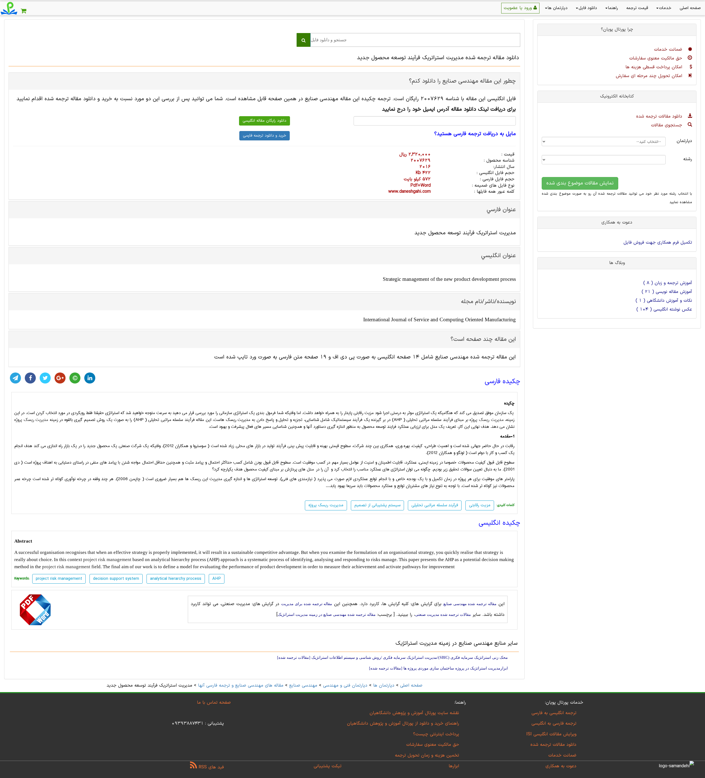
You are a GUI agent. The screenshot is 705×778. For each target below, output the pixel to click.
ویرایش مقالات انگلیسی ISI (551, 734)
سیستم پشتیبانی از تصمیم (377, 505)
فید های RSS (210, 767)
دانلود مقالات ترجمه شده (660, 116)
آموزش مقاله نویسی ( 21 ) (667, 292)
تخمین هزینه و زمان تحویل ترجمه (427, 755)
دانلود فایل (588, 8)
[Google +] (60, 377)
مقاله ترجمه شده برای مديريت (306, 604)
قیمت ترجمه (637, 8)
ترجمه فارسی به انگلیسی (554, 723)
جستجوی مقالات (667, 125)
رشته (687, 159)
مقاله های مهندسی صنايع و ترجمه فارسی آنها (239, 685)
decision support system (116, 579)
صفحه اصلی (690, 8)
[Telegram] (15, 377)
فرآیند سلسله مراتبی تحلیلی (434, 505)
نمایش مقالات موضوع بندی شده (580, 183)
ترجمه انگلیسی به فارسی (554, 713)
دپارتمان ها (558, 8)
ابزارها (454, 766)
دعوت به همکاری (561, 766)
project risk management (107, 559)
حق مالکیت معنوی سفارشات (656, 58)
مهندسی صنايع (303, 685)
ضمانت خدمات (669, 49)
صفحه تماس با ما (214, 702)
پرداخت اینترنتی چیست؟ (436, 734)
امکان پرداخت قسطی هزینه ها (654, 67)
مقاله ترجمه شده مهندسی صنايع (470, 604)
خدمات (665, 8)
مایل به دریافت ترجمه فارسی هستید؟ (475, 134)
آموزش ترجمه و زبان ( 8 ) (667, 283)
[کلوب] (74, 377)
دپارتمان (684, 141)
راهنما (613, 8)
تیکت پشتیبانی (327, 766)
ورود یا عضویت (518, 8)
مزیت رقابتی (479, 505)
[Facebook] (30, 377)
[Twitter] (45, 377)
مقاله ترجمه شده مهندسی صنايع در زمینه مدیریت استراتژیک (327, 615)
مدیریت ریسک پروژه (486, 420)
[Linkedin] (89, 377)
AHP (216, 579)
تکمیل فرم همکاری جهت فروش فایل (657, 242)
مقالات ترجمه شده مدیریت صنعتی (443, 615)
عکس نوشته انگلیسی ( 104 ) (664, 309)
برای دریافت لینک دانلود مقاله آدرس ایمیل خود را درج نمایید (449, 109)
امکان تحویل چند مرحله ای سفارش (650, 76)
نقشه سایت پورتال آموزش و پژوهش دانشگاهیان (414, 713)
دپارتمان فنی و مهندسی (345, 685)
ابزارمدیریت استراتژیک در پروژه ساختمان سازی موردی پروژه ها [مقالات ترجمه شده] (438, 668)
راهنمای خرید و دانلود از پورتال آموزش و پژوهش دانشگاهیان (403, 723)
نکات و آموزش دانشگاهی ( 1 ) (664, 300)
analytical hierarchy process (175, 579)
